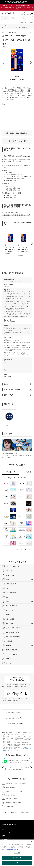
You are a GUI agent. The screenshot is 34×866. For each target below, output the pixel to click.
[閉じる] (32, 842)
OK (17, 862)
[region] (17, 853)
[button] (17, 133)
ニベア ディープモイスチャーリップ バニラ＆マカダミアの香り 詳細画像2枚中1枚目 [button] (16, 76)
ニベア (8, 25)
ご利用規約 (4, 839)
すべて (4, 18)
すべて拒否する (17, 857)
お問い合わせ (5, 835)
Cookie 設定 (17, 853)
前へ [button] (3, 62)
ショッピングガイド (7, 829)
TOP (3, 25)
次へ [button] (30, 62)
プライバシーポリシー (12, 849)
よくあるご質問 (6, 832)
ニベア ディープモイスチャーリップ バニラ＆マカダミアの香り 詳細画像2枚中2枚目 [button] (18, 76)
